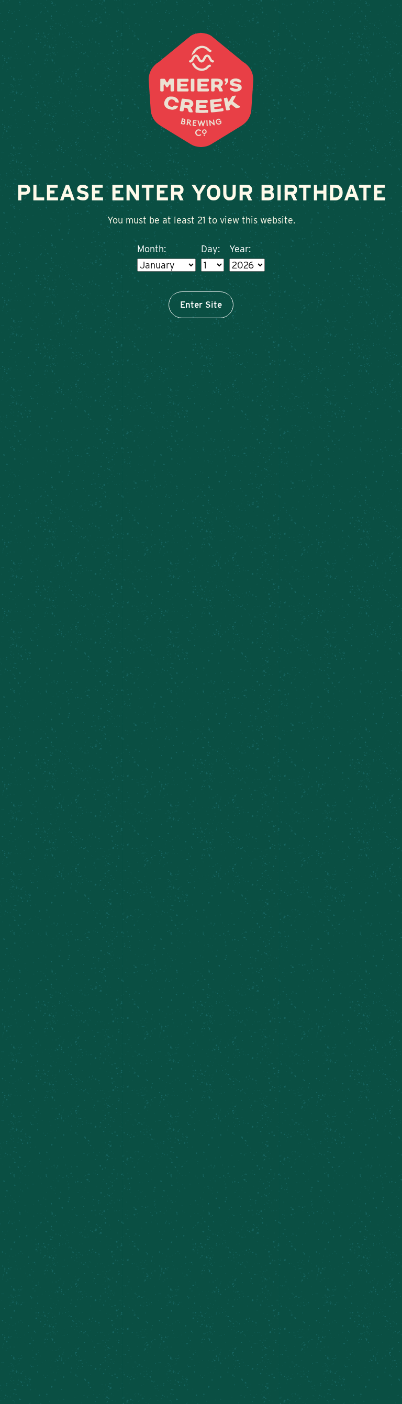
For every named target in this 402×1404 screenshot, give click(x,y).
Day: (210, 248)
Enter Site (201, 304)
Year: (240, 248)
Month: (151, 248)
